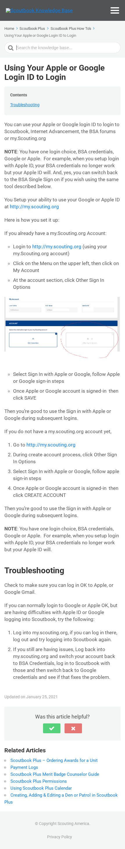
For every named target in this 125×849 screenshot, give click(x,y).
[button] (51, 728)
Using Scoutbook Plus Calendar (41, 788)
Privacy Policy (59, 837)
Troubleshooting (25, 104)
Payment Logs (24, 767)
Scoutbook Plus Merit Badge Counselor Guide (54, 774)
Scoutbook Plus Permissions (38, 781)
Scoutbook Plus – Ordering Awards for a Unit (54, 760)
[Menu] (114, 10)
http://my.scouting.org (34, 207)
